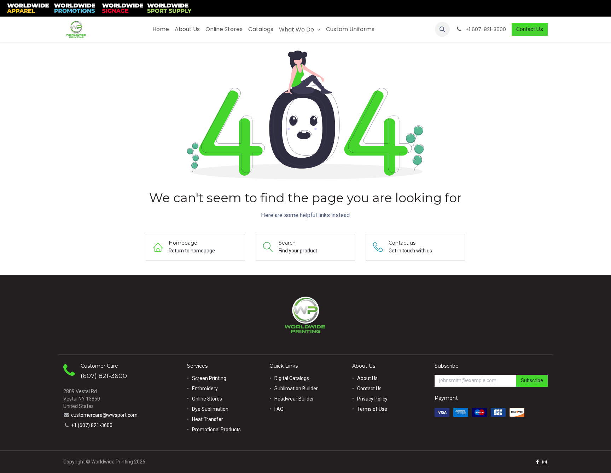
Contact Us (529, 29)
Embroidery (205, 388)
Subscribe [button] (532, 380)
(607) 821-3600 (104, 375)
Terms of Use (372, 409)
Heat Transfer (207, 419)
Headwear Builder (294, 399)
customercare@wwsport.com (104, 415)
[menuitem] (161, 29)
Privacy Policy (372, 399)
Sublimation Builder (296, 388)
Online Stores (207, 399)
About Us (367, 378)
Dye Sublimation (210, 409)
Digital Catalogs (291, 378)
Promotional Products (216, 429)
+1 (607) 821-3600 (91, 425)
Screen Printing (209, 378)
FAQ (279, 409)
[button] (442, 29)
